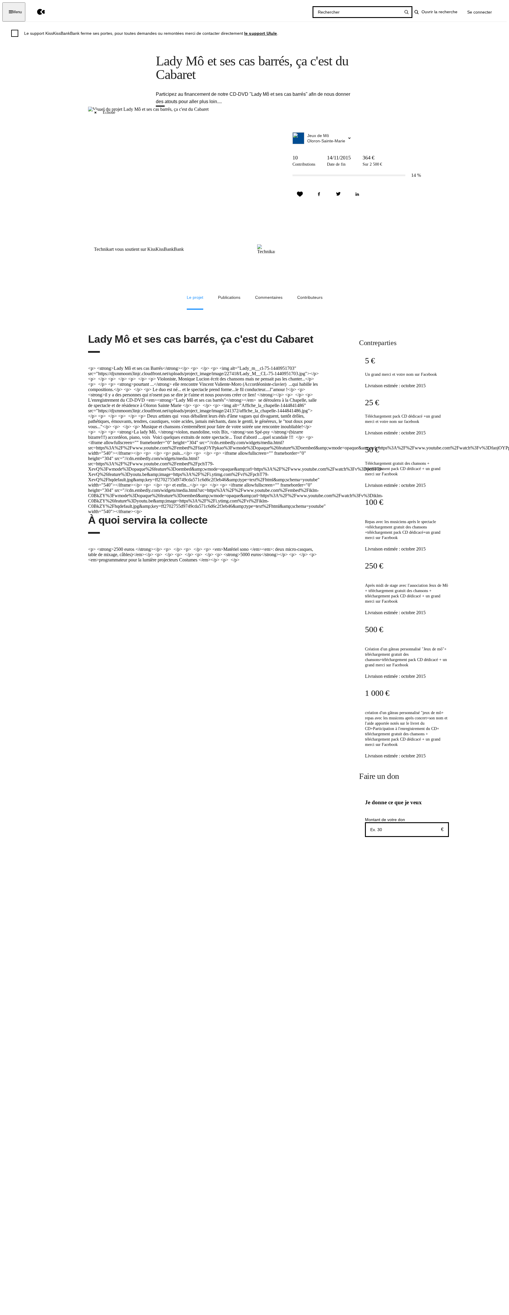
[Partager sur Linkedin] (357, 194)
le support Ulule (260, 33)
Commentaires (268, 297)
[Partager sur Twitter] (338, 194)
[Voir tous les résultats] (406, 12)
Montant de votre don (385, 819)
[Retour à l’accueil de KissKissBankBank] (36, 12)
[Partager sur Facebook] (319, 194)
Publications (229, 297)
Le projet (195, 297)
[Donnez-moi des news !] (299, 194)
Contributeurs (310, 297)
